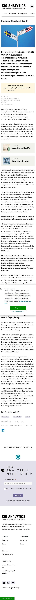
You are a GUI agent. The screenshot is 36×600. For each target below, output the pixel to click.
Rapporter (5, 540)
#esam (28, 416)
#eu (27, 425)
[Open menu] (32, 6)
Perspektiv (12, 13)
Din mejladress (9, 479)
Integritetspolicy (14, 588)
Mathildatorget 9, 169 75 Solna (8, 572)
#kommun (4, 425)
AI (2, 547)
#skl (22, 421)
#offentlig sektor (16, 425)
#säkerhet (5, 416)
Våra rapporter (23, 13)
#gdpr (17, 421)
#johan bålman (6, 421)
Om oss (22, 544)
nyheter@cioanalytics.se (9, 566)
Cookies (4, 588)
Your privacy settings (7, 598)
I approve (18, 308)
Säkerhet (5, 551)
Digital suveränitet (7, 554)
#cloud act (17, 416)
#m (31, 425)
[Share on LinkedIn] (3, 430)
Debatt (4, 13)
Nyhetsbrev (23, 540)
